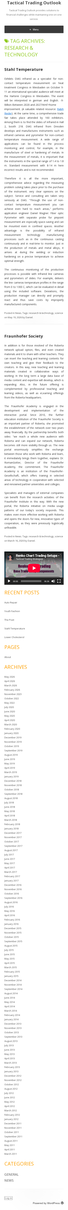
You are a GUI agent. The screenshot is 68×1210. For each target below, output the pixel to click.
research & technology (41, 313)
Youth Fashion (12, 611)
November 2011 (13, 1127)
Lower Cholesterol (14, 637)
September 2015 (13, 941)
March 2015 (10, 967)
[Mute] (53, 581)
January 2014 (11, 1019)
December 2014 (12, 980)
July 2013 (9, 1045)
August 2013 (11, 1041)
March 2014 (10, 1010)
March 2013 (10, 1062)
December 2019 (12, 737)
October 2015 (11, 937)
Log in (8, 1198)
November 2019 (13, 741)
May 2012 (9, 1101)
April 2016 (9, 915)
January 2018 (11, 828)
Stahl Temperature (23, 69)
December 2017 (12, 832)
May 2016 (9, 911)
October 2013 (11, 1032)
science (59, 313)
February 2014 (12, 1015)
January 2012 (11, 1119)
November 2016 (13, 889)
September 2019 (13, 750)
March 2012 (10, 1110)
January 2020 (11, 733)
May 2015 (9, 958)
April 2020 (9, 720)
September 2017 (13, 846)
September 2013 (13, 1036)
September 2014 (13, 989)
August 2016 (11, 902)
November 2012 (13, 1080)
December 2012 (12, 1075)
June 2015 (9, 954)
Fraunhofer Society (23, 336)
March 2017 (10, 872)
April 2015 (9, 963)
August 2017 (11, 850)
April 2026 (9, 681)
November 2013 (13, 1028)
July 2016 (9, 906)
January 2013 (11, 1071)
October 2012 (11, 1084)
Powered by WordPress (46, 1203)
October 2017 (11, 841)
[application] (34, 568)
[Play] (9, 581)
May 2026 (9, 676)
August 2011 (11, 1140)
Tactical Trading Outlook (34, 3)
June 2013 (9, 1049)
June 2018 (9, 806)
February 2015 (12, 971)
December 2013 (12, 1023)
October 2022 (11, 698)
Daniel (29, 317)
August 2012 (11, 1088)
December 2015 (12, 928)
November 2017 (13, 837)
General (11, 1174)
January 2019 (11, 776)
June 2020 (9, 711)
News (18, 313)
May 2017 (9, 863)
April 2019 (9, 767)
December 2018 (12, 780)
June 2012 (9, 1097)
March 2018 (10, 819)
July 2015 (9, 950)
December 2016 (12, 885)
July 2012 (9, 1093)
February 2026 (12, 689)
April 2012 (9, 1106)
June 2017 (9, 859)
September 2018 (13, 793)
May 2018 (9, 811)
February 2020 (12, 728)
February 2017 (12, 876)
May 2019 (9, 763)
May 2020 (9, 715)
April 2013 (9, 1058)
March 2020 (10, 724)
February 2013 (12, 1067)
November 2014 (13, 984)
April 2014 (9, 1006)
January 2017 (11, 880)
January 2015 (11, 976)
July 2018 (9, 802)
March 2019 (10, 772)
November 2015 (13, 932)
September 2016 (13, 898)
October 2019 (11, 746)
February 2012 (12, 1114)
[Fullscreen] (59, 581)
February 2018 (12, 824)
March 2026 (10, 685)
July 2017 (9, 854)
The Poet (9, 619)
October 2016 (11, 893)
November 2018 (13, 785)
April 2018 (9, 815)
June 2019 (9, 759)
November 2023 (13, 694)
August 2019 (11, 754)
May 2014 (9, 1002)
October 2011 (11, 1132)
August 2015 (11, 945)
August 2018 (11, 798)
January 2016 (11, 924)
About (7, 657)
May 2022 (9, 702)
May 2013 (9, 1054)
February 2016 (12, 919)
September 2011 (13, 1136)
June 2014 (9, 997)
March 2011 (10, 1153)
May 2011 (9, 1145)
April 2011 (9, 1149)
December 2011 (12, 1123)
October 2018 (11, 789)
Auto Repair (10, 602)
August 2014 (11, 993)
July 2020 (9, 707)
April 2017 (9, 867)
